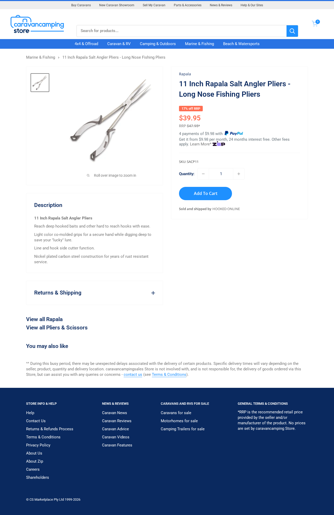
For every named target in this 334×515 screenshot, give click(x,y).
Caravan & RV (119, 43)
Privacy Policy (38, 445)
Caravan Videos (115, 437)
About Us (34, 453)
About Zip (34, 461)
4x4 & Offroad (86, 43)
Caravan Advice (115, 429)
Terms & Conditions (169, 374)
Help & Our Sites (252, 5)
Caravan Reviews (117, 421)
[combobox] (182, 31)
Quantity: (186, 173)
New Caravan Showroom (116, 5)
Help (30, 412)
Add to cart (205, 193)
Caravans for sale (176, 412)
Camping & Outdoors (158, 43)
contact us (133, 374)
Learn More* (200, 144)
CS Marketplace (41, 499)
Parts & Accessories (187, 5)
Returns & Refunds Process (49, 429)
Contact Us (36, 421)
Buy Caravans (81, 5)
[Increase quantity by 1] (238, 173)
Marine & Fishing (199, 43)
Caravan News (114, 412)
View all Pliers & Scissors (57, 327)
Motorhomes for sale (179, 421)
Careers (33, 469)
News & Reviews (221, 5)
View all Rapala (44, 319)
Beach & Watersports (241, 43)
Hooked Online (226, 209)
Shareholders (37, 477)
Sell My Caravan (154, 5)
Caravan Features (117, 445)
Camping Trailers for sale (183, 429)
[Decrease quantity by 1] (203, 173)
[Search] (292, 31)
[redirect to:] (234, 133)
